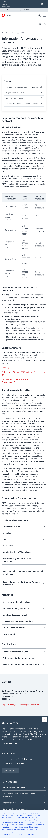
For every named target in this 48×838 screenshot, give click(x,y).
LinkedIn (20, 763)
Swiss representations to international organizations (19, 795)
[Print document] (40, 23)
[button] (44, 719)
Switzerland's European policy (15, 809)
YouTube (8, 763)
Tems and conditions (29, 829)
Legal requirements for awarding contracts (22, 87)
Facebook (9, 759)
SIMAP (4, 367)
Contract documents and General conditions (22, 104)
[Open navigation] (44, 15)
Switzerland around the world (15, 787)
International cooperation (14, 803)
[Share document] (45, 23)
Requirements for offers (15, 93)
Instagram (28, 759)
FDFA (9, 15)
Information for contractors (16, 98)
